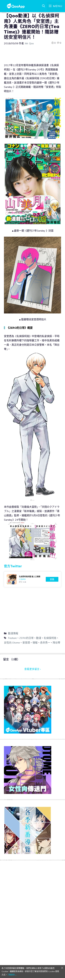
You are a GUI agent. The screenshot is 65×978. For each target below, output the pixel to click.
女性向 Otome (12, 642)
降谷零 (56, 642)
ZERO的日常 (26, 638)
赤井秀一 (45, 642)
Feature (12, 638)
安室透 (26, 642)
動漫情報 (13, 633)
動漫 (38, 638)
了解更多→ (12, 975)
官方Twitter (13, 566)
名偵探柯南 (50, 638)
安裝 (52, 579)
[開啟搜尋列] (43, 6)
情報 (35, 642)
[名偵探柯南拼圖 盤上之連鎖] (32, 579)
